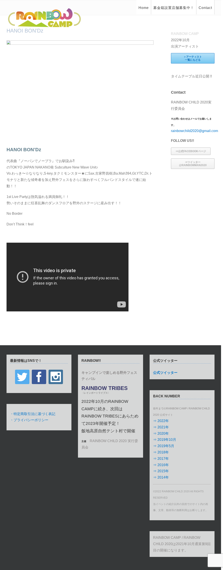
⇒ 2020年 (161, 433)
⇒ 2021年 (161, 427)
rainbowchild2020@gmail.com (194, 131)
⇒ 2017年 (161, 458)
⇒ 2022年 (161, 421)
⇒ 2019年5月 (163, 446)
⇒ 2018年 (161, 452)
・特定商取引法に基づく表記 (32, 414)
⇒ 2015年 (161, 471)
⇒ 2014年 (161, 477)
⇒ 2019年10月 (164, 439)
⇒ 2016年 (161, 465)
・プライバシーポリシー (29, 420)
